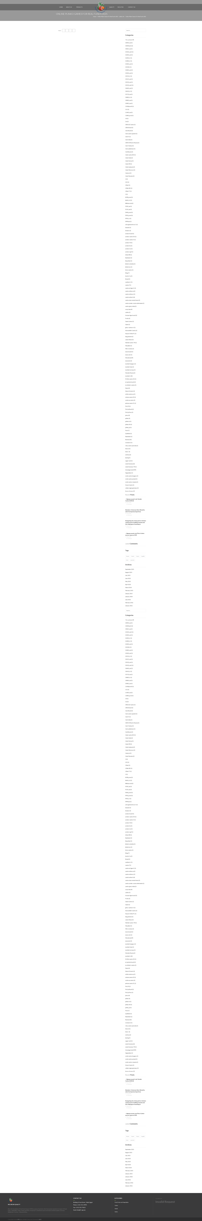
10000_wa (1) (128, 42)
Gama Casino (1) (129, 321)
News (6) (127, 388)
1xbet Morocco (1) (130, 170)
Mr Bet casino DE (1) (130, 379)
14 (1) (126, 118)
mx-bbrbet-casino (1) (130, 385)
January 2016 (128, 605)
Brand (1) (127, 279)
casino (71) (128, 285)
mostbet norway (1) (130, 370)
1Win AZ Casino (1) (130, 124)
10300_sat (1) (129, 64)
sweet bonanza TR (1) (131, 466)
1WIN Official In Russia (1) (132, 142)
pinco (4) (127, 415)
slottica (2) (128, 454)
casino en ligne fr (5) (130, 288)
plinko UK (121, 16)
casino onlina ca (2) (130, 291)
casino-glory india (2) (130, 306)
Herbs (116, 1211)
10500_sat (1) (129, 73)
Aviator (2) (128, 230)
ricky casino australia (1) (131, 445)
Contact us (131, 7)
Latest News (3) (129, 339)
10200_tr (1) (128, 58)
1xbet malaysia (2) (130, 167)
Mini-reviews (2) (129, 348)
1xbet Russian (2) (129, 176)
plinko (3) (127, 418)
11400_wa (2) (128, 112)
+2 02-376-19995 (82, 1205)
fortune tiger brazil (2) (131, 315)
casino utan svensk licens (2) (132, 300)
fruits (137, 556)
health (143, 556)
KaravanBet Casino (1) (131, 330)
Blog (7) (127, 273)
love (127, 560)
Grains (116, 1205)
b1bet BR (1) (128, 255)
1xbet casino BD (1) (130, 155)
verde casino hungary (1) (131, 476)
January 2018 (128, 596)
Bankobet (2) (128, 258)
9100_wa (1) (128, 206)
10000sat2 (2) (129, 46)
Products (79, 7)
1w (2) (127, 121)
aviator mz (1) (128, 248)
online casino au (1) (130, 394)
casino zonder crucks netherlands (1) (134, 303)
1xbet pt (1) (128, 173)
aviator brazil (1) (129, 233)
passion (132, 560)
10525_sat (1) (129, 79)
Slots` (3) (127, 451)
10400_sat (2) (129, 70)
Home (61, 7)
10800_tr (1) (128, 97)
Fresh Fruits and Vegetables (122, 1202)
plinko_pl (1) (128, 427)
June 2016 (128, 599)
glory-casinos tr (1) (130, 327)
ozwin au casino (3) (130, 400)
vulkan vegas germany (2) (132, 488)
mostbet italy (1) (129, 367)
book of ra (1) (128, 276)
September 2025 (129, 569)
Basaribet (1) (128, 261)
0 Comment (129, 504)
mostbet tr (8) (128, 376)
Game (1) (127, 324)
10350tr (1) (128, 67)
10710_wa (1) (128, 94)
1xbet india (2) (129, 158)
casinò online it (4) (130, 297)
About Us (69, 7)
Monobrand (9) (129, 357)
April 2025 (128, 584)
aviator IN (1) (128, 242)
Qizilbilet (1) (128, 433)
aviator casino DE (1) (130, 236)
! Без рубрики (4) (129, 39)
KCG (40, 1219)
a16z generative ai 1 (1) (131, 224)
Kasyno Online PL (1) (130, 333)
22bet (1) (127, 185)
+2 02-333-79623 (80, 1207)
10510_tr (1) (128, 76)
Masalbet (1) (128, 345)
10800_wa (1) (128, 100)
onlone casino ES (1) (130, 397)
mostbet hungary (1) (130, 364)
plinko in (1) (128, 421)
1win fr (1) (128, 136)
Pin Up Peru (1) (129, 412)
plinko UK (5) (128, 424)
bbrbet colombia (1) (130, 264)
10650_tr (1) (128, 91)
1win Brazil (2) (129, 130)
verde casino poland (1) (131, 479)
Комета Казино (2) (130, 491)
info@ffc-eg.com (81, 1210)
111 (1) (127, 109)
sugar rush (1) (128, 461)
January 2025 (128, 593)
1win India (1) (128, 139)
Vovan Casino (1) (129, 485)
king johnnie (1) (129, 336)
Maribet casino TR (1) (131, 342)
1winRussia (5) (129, 152)
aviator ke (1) (128, 245)
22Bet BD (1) (128, 188)
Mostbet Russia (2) (130, 373)
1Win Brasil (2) (129, 127)
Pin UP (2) (128, 406)
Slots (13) (127, 448)
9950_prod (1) (129, 215)
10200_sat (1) (129, 55)
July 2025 (127, 575)
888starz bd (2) (129, 203)
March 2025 (128, 587)
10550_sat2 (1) (129, 85)
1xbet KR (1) (128, 164)
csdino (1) (127, 312)
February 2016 (129, 602)
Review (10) (128, 439)
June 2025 (128, 578)
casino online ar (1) (130, 294)
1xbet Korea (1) (129, 161)
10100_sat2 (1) (129, 52)
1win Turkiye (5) (129, 145)
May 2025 (128, 581)
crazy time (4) (128, 309)
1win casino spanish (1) (131, 133)
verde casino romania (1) (131, 482)
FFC (20, 1219)
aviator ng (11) (129, 252)
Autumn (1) (128, 227)
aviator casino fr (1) (130, 239)
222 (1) (127, 182)
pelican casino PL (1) (130, 403)
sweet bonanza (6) (130, 463)
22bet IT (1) (128, 191)
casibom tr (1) (128, 282)
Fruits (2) (127, 318)
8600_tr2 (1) (128, 200)
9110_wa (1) (128, 209)
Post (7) (127, 430)
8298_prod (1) (129, 197)
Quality (111, 7)
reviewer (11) (128, 442)
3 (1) (126, 194)
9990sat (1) (128, 221)
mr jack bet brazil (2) (130, 382)
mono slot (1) (128, 354)
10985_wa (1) (128, 103)
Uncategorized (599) (130, 470)
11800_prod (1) (129, 115)
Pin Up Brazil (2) (129, 409)
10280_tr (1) (128, 61)
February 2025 (129, 590)
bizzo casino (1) (129, 270)
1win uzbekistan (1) (130, 148)
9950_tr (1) (128, 218)
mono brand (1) (129, 351)
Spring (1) (127, 457)
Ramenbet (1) (128, 436)
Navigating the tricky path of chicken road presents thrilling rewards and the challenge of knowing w (135, 522)
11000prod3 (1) (129, 106)
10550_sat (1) (129, 82)
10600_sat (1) (129, 88)
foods (127, 556)
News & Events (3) (130, 391)
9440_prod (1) (129, 212)
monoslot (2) (128, 361)
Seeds (116, 1208)
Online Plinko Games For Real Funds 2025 (108, 16)
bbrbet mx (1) (128, 267)
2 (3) (126, 179)
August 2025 (128, 572)
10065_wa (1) (128, 49)
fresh (132, 556)
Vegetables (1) (129, 473)
